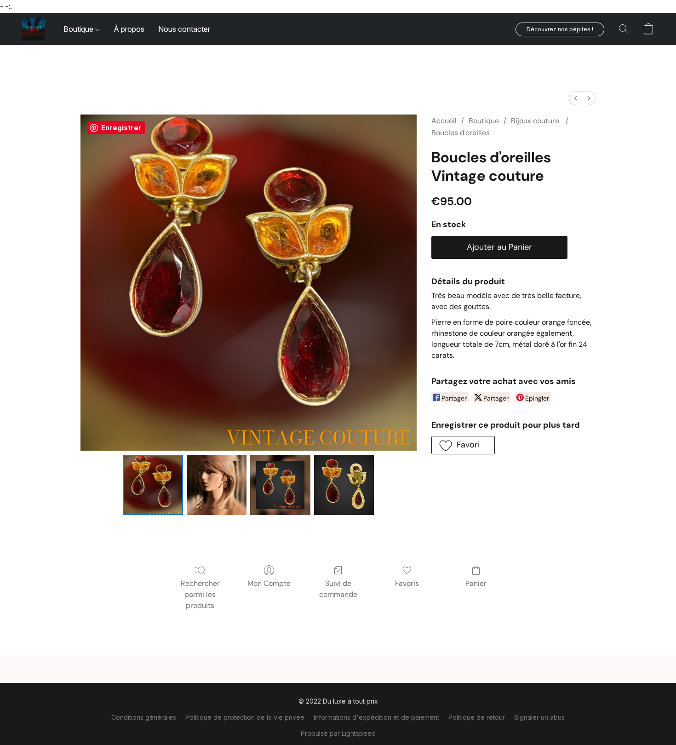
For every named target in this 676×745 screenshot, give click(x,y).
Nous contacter (184, 29)
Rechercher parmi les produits (200, 594)
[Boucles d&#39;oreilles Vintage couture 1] (216, 485)
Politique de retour (476, 717)
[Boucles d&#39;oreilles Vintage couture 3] (344, 485)
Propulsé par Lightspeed (338, 733)
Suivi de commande (338, 589)
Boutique (79, 29)
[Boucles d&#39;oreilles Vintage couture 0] (153, 485)
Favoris (407, 583)
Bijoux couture (536, 121)
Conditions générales (143, 717)
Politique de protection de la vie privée (244, 717)
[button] (33, 28)
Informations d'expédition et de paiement (376, 717)
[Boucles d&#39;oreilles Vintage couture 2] (280, 485)
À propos (129, 29)
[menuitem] (575, 98)
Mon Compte (269, 583)
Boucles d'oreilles (460, 133)
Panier (476, 583)
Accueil (444, 121)
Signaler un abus (539, 717)
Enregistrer (121, 127)
